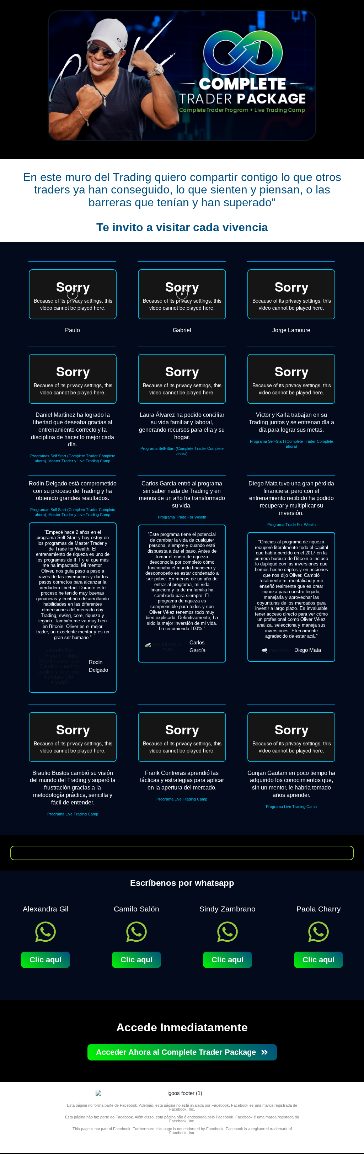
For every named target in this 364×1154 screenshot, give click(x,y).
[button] (72, 294)
